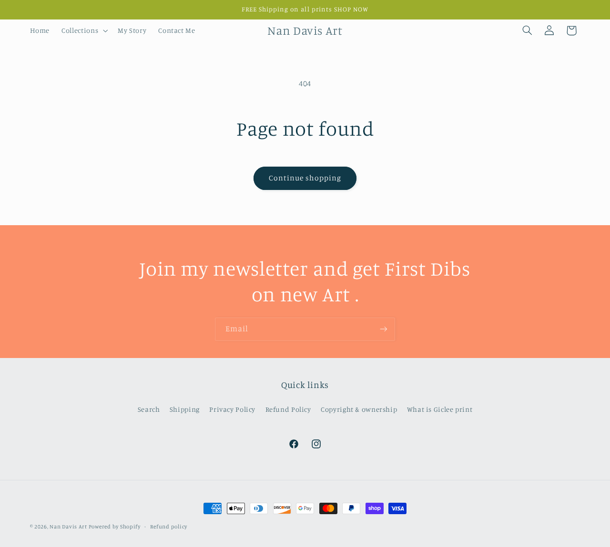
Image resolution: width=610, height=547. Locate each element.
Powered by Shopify (115, 526)
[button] (84, 30)
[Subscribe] (384, 329)
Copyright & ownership (359, 409)
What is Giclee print (440, 409)
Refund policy (168, 526)
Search (149, 409)
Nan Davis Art (69, 526)
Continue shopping (305, 177)
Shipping (185, 409)
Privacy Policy (232, 409)
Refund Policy (288, 409)
